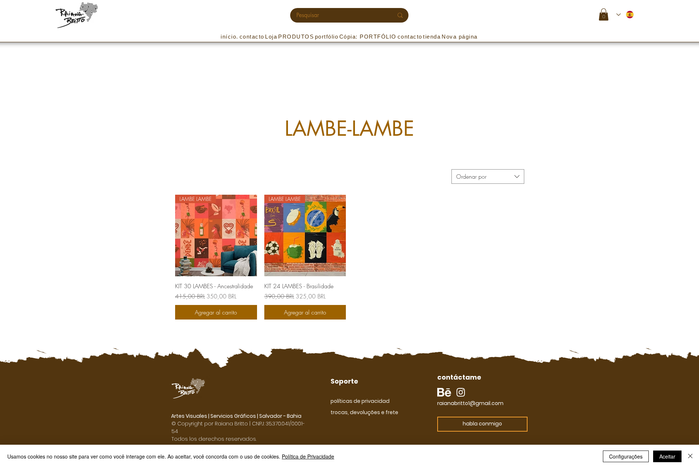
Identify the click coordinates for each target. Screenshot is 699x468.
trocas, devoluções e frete (364, 412)
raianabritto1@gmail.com (470, 403)
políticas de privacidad (360, 401)
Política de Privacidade (308, 456)
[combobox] (487, 176)
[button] (604, 14)
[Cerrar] (690, 456)
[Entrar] (647, 15)
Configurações (626, 456)
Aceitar (667, 456)
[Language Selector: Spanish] (625, 14)
